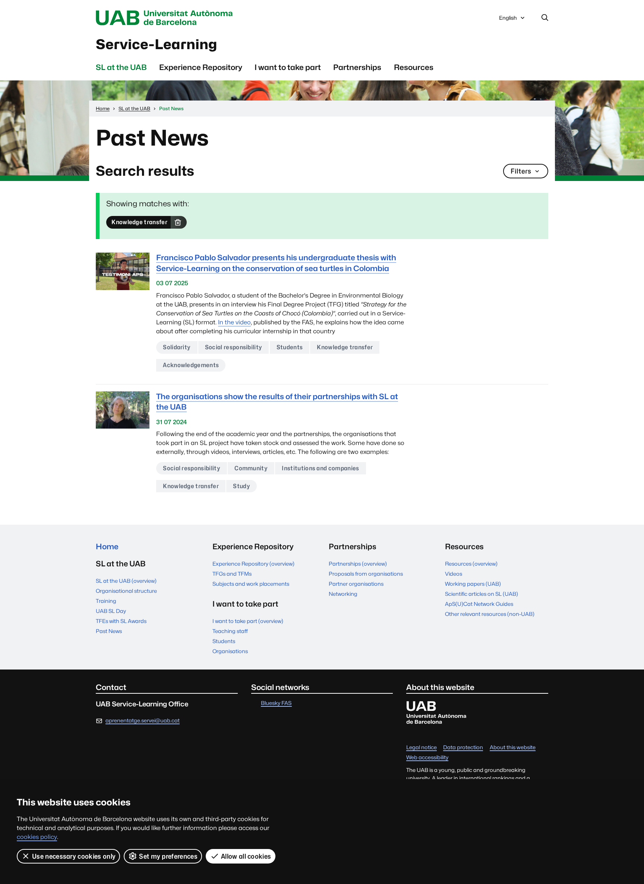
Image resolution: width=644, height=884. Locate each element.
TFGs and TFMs (232, 573)
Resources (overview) (471, 563)
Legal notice (421, 747)
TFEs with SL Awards (121, 621)
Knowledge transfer (139, 222)
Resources (413, 67)
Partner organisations (356, 584)
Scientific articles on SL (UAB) (481, 594)
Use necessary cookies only (74, 856)
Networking (343, 594)
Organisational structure (126, 591)
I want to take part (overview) (247, 621)
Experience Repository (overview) (253, 563)
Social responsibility (233, 347)
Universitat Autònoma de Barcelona (166, 18)
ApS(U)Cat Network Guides (479, 604)
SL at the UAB (121, 67)
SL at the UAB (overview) (126, 581)
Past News (109, 631)
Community (251, 468)
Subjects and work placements (250, 584)
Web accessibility (427, 757)
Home (107, 546)
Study (241, 486)
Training (106, 601)
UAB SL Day (111, 611)
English (508, 20)
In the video (234, 322)
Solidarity (176, 347)
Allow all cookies (246, 856)
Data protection (463, 747)
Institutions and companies (320, 468)
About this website (513, 747)
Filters (521, 171)
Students (290, 347)
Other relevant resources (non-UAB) (489, 614)
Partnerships (357, 67)
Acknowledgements (191, 365)
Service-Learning (156, 44)
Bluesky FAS (276, 703)
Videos (453, 573)
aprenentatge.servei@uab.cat (142, 720)
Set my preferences (168, 856)
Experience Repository (200, 67)
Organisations (230, 651)
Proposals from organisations (366, 573)
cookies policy (37, 836)
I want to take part (288, 67)
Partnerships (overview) (358, 563)
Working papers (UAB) (473, 584)
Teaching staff (230, 631)
